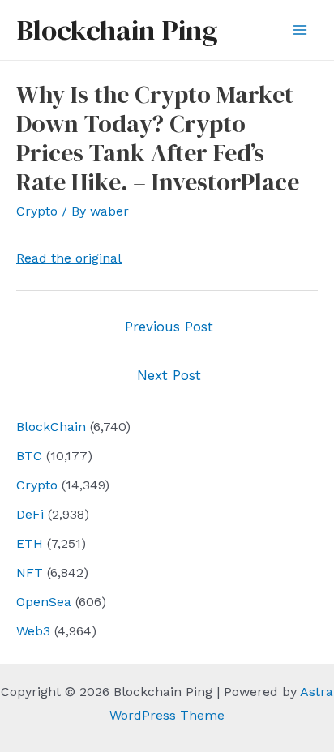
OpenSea (43, 601)
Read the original (69, 258)
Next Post (169, 375)
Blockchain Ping (116, 30)
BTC (29, 456)
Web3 (33, 631)
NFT (29, 572)
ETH (29, 543)
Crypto (37, 485)
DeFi (30, 514)
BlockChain (51, 426)
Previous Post (169, 326)
